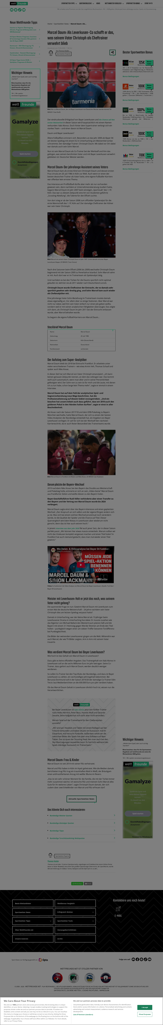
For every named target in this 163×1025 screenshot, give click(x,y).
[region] (81, 1011)
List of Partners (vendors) (83, 1014)
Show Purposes (145, 1014)
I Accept (145, 1007)
